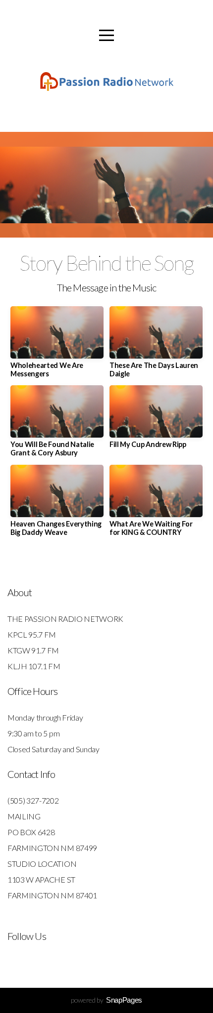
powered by (106, 1000)
